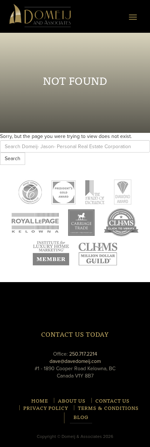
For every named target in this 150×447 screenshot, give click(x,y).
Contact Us (112, 400)
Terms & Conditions (108, 407)
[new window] (35, 222)
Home (39, 400)
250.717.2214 (83, 354)
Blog (81, 417)
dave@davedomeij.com (75, 361)
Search (12, 158)
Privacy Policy (45, 407)
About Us (72, 400)
